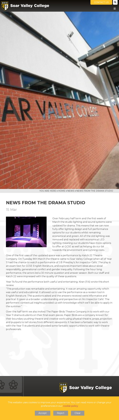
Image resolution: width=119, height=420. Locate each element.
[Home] (25, 5)
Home (61, 191)
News (70, 191)
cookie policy (70, 406)
